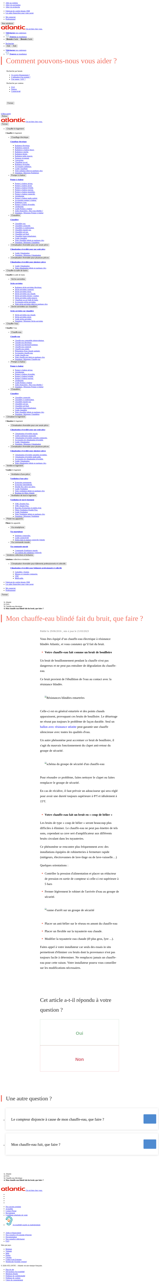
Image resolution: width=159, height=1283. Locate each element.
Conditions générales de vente (17, 1215)
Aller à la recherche (13, 7)
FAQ (7, 1241)
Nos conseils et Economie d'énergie (19, 1235)
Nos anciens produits (13, 1207)
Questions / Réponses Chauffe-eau (27, 359)
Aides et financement (13, 1233)
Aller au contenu (12, 3)
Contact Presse (11, 1211)
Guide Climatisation (22, 253)
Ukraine (9, 1257)
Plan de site (10, 1270)
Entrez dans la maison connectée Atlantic (30, 540)
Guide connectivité (22, 538)
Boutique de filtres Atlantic (25, 493)
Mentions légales (12, 1274)
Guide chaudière (21, 238)
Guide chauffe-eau (22, 355)
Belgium (9, 1249)
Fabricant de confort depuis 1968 (18, 11)
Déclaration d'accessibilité (15, 1272)
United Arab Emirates (14, 1260)
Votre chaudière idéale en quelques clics (29, 240)
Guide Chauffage (21, 169)
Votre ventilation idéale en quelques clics (30, 491)
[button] (15, 128)
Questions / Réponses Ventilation (27, 516)
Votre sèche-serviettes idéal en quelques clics (31, 304)
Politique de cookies (13, 1278)
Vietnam (9, 1251)
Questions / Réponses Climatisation (28, 255)
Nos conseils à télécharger (15, 1239)
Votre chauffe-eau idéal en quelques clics (30, 357)
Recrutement (10, 1213)
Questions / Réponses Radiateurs (27, 173)
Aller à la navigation (13, 5)
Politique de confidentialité (15, 1276)
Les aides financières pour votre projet (20, 13)
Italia (7, 1253)
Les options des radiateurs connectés (28, 553)
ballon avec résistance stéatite (58, 726)
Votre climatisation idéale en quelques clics (30, 268)
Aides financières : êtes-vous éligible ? (29, 211)
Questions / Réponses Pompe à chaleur (29, 213)
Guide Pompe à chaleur (23, 209)
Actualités (9, 1209)
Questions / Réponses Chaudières (27, 242)
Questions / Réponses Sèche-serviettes (29, 321)
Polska (8, 1255)
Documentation (11, 1237)
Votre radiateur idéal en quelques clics (29, 171)
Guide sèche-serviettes (23, 319)
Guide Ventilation (21, 489)
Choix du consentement (14, 1280)
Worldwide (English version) (16, 1262)
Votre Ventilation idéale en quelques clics (30, 514)
